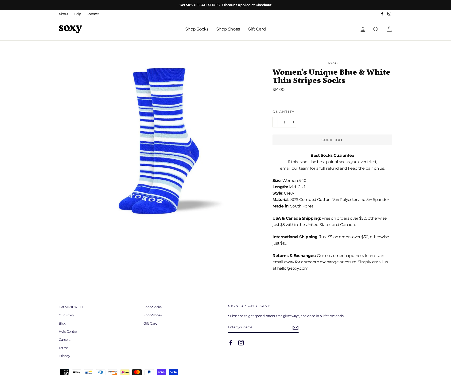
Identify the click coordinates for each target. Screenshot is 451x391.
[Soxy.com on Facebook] (231, 342)
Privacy (64, 356)
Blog (62, 323)
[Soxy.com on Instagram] (241, 342)
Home (331, 63)
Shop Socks (197, 29)
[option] (225, 5)
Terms (63, 348)
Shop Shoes (228, 29)
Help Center (68, 331)
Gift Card (257, 29)
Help (77, 14)
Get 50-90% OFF (71, 307)
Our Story (66, 315)
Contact (92, 14)
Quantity (283, 112)
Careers (64, 339)
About (63, 14)
